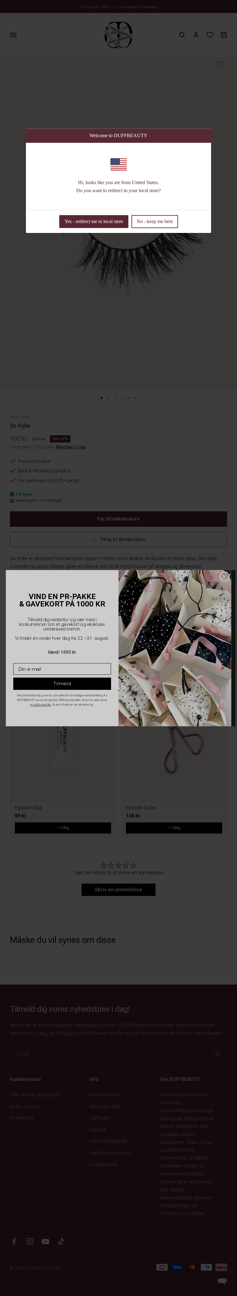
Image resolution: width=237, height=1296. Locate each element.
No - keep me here (155, 221)
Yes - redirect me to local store (93, 221)
